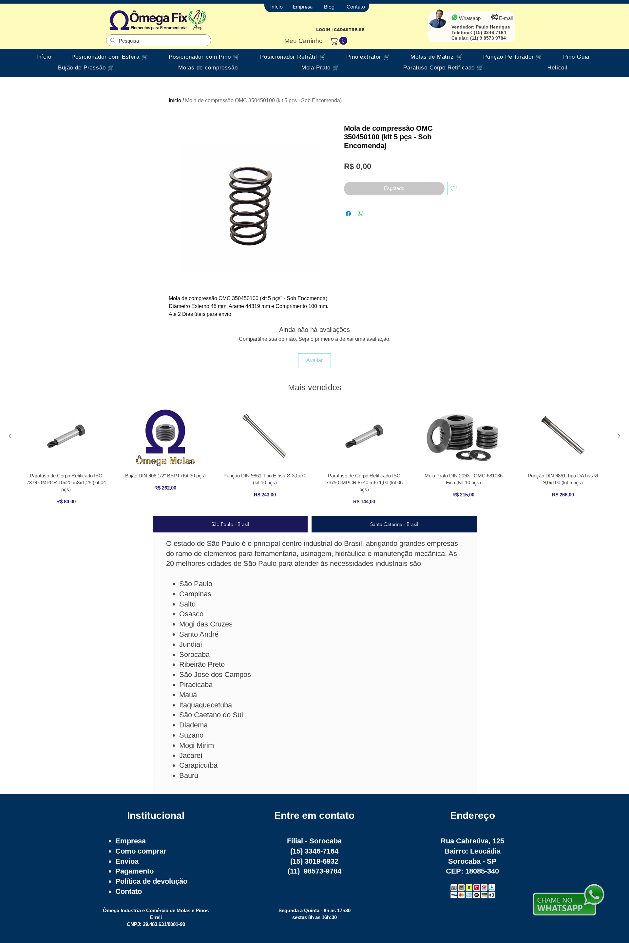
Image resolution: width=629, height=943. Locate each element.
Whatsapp (470, 18)
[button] (339, 41)
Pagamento (134, 871)
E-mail (506, 18)
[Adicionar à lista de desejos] (454, 188)
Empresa (130, 841)
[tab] (230, 524)
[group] (314, 457)
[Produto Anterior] (10, 436)
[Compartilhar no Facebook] (348, 214)
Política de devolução (151, 881)
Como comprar (140, 851)
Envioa (127, 861)
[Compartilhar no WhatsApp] (361, 214)
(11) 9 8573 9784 (488, 38)
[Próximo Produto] (619, 436)
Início (175, 100)
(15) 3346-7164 (490, 32)
